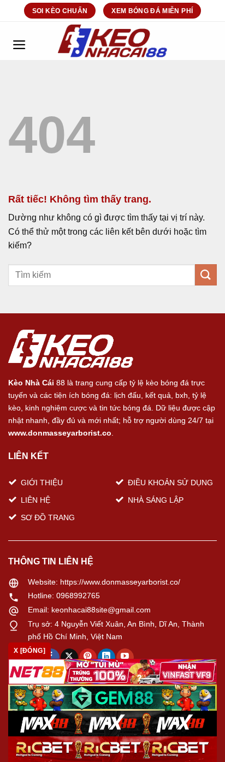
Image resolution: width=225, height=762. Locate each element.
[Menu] (19, 41)
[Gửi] (206, 274)
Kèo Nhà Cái (31, 382)
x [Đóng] (29, 650)
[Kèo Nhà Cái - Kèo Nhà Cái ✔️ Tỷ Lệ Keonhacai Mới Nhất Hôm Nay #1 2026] (112, 41)
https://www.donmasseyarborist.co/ (120, 582)
